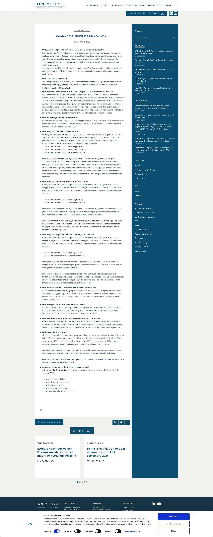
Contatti (169, 5)
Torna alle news (50, 422)
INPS (137, 191)
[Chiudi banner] (194, 514)
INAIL (137, 225)
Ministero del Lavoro (143, 208)
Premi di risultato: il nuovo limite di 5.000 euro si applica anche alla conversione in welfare (155, 139)
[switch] (77, 531)
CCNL (137, 221)
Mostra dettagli (131, 531)
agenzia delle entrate (144, 234)
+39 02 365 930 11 (102, 507)
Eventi (137, 165)
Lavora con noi (154, 5)
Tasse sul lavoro (141, 246)
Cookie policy (127, 510)
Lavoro (138, 195)
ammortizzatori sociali (144, 212)
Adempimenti (140, 204)
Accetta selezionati (173, 524)
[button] (77, 482)
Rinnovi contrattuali (143, 229)
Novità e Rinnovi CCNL (145, 170)
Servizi (105, 5)
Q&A (142, 5)
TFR (136, 200)
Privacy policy (128, 507)
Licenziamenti (140, 251)
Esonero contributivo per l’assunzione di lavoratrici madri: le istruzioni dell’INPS (152, 107)
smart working (141, 242)
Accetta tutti (173, 516)
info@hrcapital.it (105, 509)
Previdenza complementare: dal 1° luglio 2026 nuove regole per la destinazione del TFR (154, 148)
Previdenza (139, 238)
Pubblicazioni (141, 178)
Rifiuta (173, 531)
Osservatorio (82, 30)
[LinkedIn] (127, 422)
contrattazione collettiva (145, 217)
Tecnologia (132, 5)
